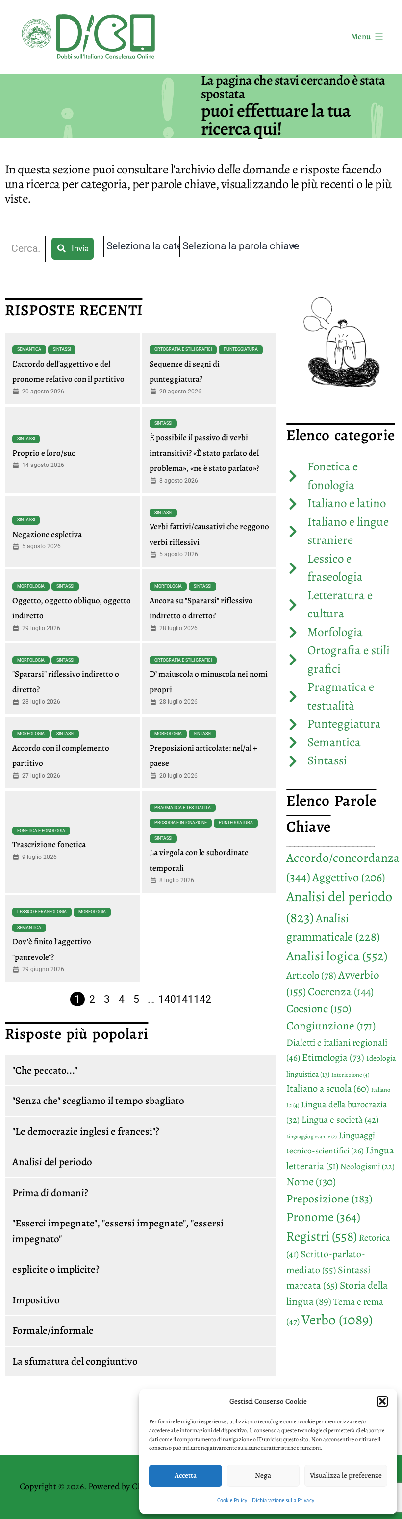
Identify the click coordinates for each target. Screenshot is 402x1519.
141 (185, 999)
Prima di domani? (50, 1193)
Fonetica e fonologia (41, 830)
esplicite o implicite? (56, 1269)
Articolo (311, 975)
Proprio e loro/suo (44, 453)
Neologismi (367, 1166)
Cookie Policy (232, 1500)
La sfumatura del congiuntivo (75, 1361)
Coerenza (341, 991)
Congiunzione (331, 1025)
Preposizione (329, 1198)
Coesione (318, 1008)
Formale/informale (53, 1330)
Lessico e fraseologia (42, 911)
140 (167, 999)
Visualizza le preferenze (346, 1475)
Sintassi (62, 349)
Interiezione (350, 1074)
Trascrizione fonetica (49, 844)
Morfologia (31, 586)
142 (202, 999)
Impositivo (36, 1300)
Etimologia (333, 1057)
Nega (263, 1475)
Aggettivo (348, 877)
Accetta (186, 1475)
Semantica (29, 349)
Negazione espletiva (47, 534)
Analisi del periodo (52, 1162)
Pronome (323, 1216)
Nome (311, 1181)
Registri (321, 1236)
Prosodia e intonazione (180, 822)
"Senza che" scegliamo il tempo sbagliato (98, 1100)
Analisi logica (336, 956)
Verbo (337, 1319)
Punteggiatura (241, 349)
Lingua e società (340, 1119)
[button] (382, 1401)
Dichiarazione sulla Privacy (283, 1500)
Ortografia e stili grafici (183, 349)
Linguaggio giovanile (311, 1136)
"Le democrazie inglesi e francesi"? (85, 1131)
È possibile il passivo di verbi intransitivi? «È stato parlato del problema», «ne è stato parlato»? (204, 453)
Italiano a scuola (327, 1088)
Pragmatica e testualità (182, 807)
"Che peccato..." (44, 1070)
